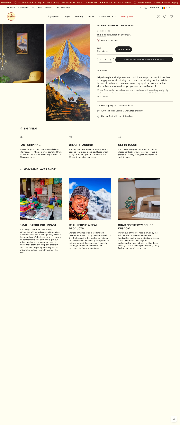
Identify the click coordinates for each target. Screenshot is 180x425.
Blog (40, 7)
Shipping (101, 34)
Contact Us (23, 7)
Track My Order (63, 7)
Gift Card (154, 7)
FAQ (33, 7)
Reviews (48, 7)
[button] (53, 16)
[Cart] (171, 16)
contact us (129, 152)
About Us (11, 7)
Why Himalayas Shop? (40, 169)
